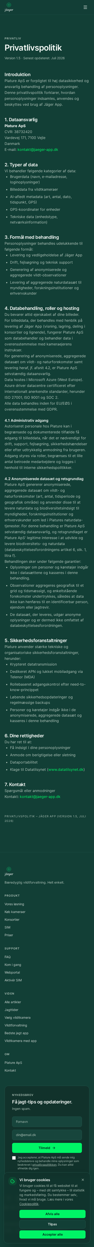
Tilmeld (44, 1148)
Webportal (12, 972)
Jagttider (11, 1010)
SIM (7, 927)
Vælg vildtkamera (18, 1017)
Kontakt (10, 1070)
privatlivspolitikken (44, 1164)
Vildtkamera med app (21, 1041)
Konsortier (12, 919)
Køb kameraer (15, 912)
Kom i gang (13, 965)
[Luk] (83, 1180)
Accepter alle (52, 1234)
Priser (9, 935)
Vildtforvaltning (16, 1025)
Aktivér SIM (13, 980)
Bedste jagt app (17, 1033)
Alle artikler (13, 1002)
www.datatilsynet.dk (66, 769)
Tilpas (52, 1224)
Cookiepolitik (29, 1204)
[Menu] (85, 7)
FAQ (8, 957)
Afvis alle (52, 1214)
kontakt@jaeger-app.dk (38, 149)
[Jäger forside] (9, 7)
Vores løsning (14, 904)
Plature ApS (13, 1062)
